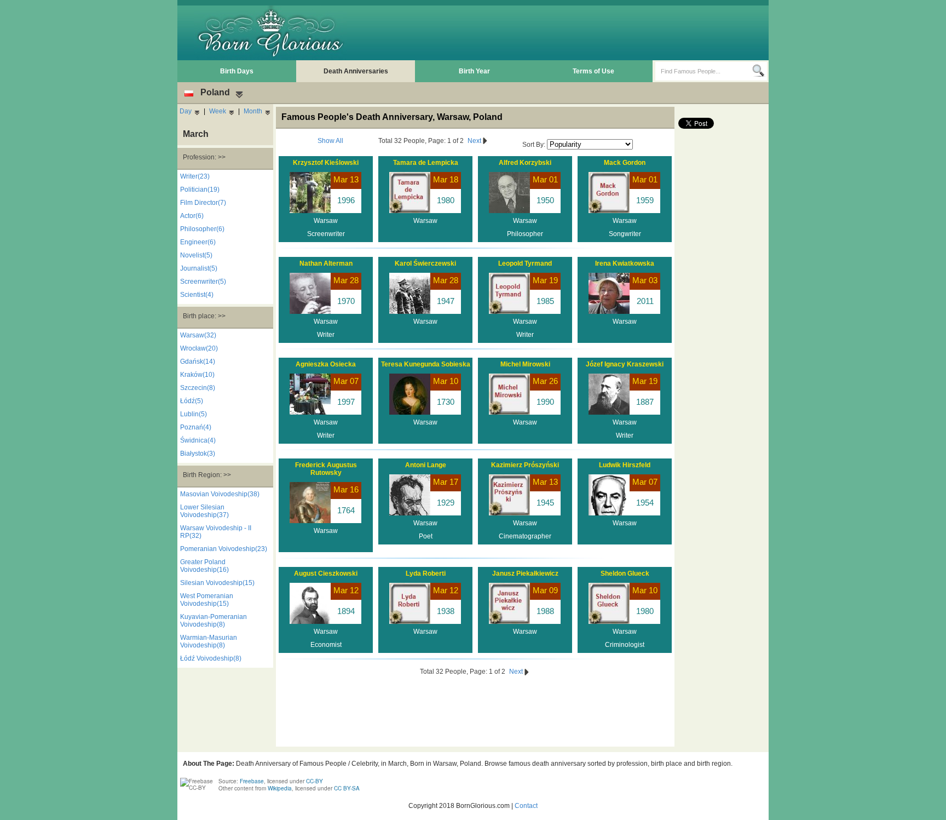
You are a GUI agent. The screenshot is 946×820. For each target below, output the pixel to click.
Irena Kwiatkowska (624, 263)
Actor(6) (192, 216)
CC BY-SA (347, 788)
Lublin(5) (193, 414)
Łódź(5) (191, 401)
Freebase (252, 781)
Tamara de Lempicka (425, 163)
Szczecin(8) (197, 388)
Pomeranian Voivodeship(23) (223, 549)
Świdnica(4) (198, 440)
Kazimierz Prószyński (525, 465)
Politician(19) (200, 189)
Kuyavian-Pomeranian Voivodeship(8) (213, 620)
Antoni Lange (425, 465)
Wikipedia (280, 788)
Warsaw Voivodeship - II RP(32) (215, 532)
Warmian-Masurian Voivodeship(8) (208, 641)
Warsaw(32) (198, 335)
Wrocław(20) (199, 348)
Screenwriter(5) (203, 281)
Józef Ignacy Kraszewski (625, 364)
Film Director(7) (203, 203)
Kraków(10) (197, 375)
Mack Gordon (624, 163)
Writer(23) (195, 176)
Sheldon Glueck (625, 573)
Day (186, 111)
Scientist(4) (197, 295)
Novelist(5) (196, 255)
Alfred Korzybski (525, 163)
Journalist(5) (198, 268)
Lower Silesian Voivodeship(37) (204, 511)
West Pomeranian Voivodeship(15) (206, 599)
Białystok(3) (197, 453)
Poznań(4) (195, 427)
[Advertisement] (566, 33)
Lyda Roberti (426, 573)
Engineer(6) (198, 242)
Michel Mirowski (525, 364)
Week (217, 111)
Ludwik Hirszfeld (624, 465)
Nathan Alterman (326, 263)
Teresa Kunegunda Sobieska (425, 364)
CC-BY (314, 781)
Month (253, 111)
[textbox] (703, 71)
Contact (526, 806)
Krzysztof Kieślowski (326, 163)
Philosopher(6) (202, 229)
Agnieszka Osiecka (326, 364)
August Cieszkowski (325, 573)
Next (475, 141)
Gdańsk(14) (197, 361)
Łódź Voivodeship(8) (210, 658)
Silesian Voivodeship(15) (217, 583)
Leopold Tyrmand (525, 263)
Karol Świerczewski (425, 263)
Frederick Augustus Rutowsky (326, 469)
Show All (330, 141)
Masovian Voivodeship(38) (219, 494)
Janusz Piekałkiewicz (525, 573)
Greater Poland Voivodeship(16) (204, 566)
